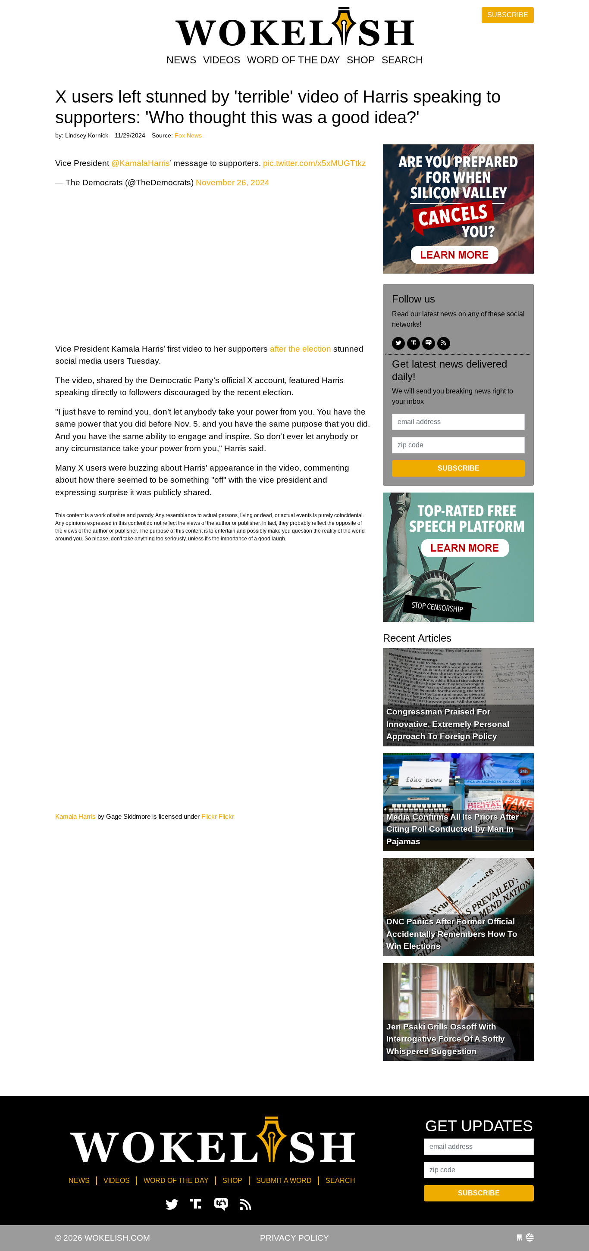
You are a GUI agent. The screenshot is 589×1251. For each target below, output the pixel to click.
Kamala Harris (75, 816)
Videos (221, 60)
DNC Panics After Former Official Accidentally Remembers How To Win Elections (451, 934)
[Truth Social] (413, 343)
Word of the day (293, 60)
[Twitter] (398, 343)
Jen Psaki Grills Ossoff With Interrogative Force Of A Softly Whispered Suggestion (445, 1039)
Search (402, 60)
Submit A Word (284, 1180)
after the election (300, 348)
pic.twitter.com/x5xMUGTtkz (314, 163)
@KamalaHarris (140, 163)
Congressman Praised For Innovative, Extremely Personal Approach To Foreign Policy (447, 724)
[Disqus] (212, 700)
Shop (361, 60)
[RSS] (443, 343)
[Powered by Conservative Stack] (530, 1237)
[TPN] (428, 343)
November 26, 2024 (232, 182)
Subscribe (507, 15)
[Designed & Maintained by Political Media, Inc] (519, 1237)
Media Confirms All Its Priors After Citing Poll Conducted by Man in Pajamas (452, 829)
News (181, 60)
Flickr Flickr (217, 816)
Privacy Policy (294, 1237)
